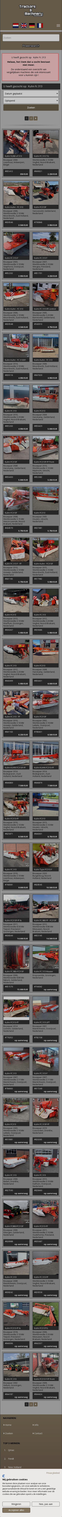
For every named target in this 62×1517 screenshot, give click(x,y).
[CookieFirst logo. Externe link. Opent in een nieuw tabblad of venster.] (3, 1476)
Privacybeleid (53, 1472)
